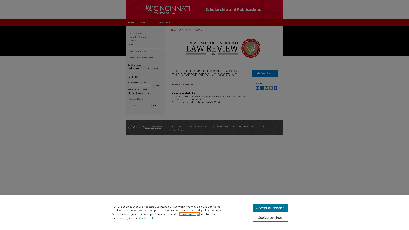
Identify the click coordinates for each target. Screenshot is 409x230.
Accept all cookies (270, 208)
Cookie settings (189, 214)
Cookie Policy (147, 218)
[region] (204, 212)
